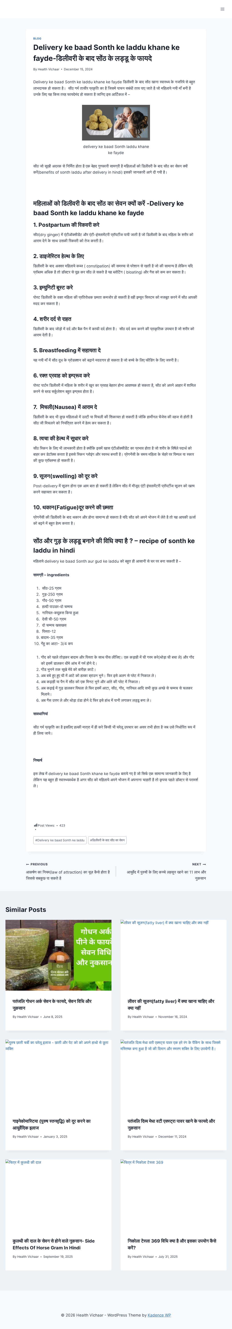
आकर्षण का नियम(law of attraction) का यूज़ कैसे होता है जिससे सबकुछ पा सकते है (68, 871)
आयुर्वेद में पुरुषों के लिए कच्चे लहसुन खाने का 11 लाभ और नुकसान (166, 871)
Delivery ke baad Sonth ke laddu (60, 840)
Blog (37, 38)
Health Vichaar (48, 69)
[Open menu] (222, 8)
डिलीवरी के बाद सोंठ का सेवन (107, 840)
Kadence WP (159, 1315)
